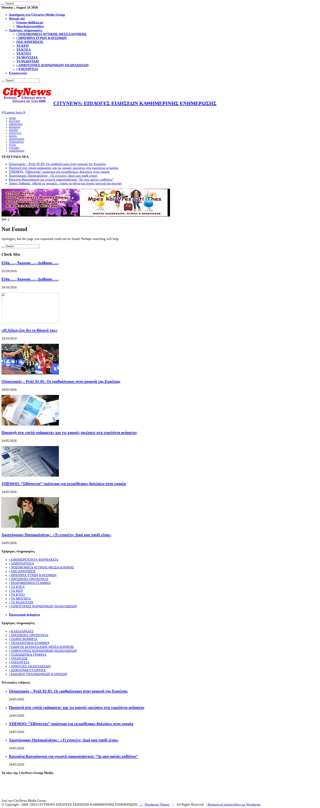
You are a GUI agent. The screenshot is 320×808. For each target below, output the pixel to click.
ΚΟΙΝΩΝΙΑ (14, 127)
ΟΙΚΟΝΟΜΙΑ (15, 124)
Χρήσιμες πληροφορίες (25, 30)
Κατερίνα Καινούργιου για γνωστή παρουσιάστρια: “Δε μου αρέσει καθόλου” (61, 179)
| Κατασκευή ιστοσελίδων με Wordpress (233, 804)
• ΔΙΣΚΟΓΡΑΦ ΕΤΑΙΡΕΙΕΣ (27, 670)
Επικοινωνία (18, 73)
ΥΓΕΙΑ (12, 145)
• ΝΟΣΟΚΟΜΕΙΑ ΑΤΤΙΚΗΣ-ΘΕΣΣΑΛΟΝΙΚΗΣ (51, 34)
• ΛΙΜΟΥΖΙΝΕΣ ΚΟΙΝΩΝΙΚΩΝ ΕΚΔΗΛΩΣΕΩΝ (52, 65)
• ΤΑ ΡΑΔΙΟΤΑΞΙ (21, 602)
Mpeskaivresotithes (30, 26)
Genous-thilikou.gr (29, 22)
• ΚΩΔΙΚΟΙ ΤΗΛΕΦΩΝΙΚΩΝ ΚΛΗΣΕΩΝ (38, 674)
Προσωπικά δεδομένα (24, 614)
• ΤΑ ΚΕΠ (16, 591)
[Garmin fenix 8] (13, 112)
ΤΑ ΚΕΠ (22, 46)
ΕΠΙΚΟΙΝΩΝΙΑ (16, 150)
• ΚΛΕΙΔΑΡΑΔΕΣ (21, 631)
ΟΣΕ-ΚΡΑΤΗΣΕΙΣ (29, 42)
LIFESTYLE (15, 133)
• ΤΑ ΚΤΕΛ (17, 587)
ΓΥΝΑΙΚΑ (14, 148)
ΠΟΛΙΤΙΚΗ (14, 121)
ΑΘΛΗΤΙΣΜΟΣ (16, 139)
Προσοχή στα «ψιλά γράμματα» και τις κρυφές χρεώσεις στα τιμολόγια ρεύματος (64, 168)
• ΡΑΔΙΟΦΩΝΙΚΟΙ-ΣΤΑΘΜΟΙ (30, 583)
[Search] (2, 4)
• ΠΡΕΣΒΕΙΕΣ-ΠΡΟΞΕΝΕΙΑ (28, 579)
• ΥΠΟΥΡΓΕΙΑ (27, 69)
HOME (12, 118)
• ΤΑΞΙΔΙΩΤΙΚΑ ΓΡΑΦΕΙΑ (27, 654)
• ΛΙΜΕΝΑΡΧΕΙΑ (21, 563)
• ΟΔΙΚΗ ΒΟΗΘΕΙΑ (23, 639)
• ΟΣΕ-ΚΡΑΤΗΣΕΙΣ (22, 571)
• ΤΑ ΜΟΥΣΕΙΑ (20, 598)
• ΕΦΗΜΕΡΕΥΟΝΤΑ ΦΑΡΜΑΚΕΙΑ (33, 559)
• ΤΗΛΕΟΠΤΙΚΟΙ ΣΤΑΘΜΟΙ (29, 643)
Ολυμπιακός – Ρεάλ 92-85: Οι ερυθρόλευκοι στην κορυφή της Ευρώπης (57, 164)
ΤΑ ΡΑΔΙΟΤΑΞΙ (27, 61)
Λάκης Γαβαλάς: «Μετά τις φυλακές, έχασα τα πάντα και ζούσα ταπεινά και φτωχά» (65, 183)
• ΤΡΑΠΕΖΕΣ (18, 658)
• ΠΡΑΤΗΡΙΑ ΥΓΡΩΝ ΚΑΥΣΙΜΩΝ (41, 38)
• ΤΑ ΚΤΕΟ (17, 594)
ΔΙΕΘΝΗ (13, 130)
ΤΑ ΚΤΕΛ (23, 49)
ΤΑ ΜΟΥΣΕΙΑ (27, 57)
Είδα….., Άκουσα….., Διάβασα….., (30, 263)
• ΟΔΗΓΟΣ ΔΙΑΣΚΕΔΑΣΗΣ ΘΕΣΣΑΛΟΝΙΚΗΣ (41, 647)
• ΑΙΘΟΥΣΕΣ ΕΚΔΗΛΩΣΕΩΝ (30, 666)
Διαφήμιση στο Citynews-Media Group (37, 14)
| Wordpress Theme (154, 804)
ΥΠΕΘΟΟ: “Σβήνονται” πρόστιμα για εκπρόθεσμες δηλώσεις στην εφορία (59, 172)
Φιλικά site (17, 18)
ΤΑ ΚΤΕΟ (23, 53)
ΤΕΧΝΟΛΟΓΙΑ (16, 142)
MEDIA (13, 136)
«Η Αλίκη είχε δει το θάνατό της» (29, 330)
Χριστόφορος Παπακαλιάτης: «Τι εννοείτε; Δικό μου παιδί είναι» (53, 175)
